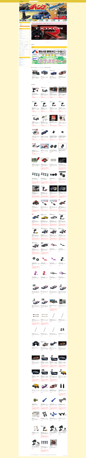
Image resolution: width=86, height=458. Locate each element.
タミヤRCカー (20, 32)
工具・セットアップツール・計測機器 (23, 45)
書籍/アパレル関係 (21, 54)
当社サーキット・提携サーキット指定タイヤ (24, 49)
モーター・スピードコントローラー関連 (23, 41)
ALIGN (20, 63)
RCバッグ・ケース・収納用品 (22, 46)
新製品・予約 (20, 31)
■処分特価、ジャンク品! (22, 55)
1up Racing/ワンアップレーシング (23, 58)
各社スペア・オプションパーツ (22, 36)
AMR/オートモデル (21, 65)
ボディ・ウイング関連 (21, 50)
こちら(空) (52, 23)
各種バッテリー (21, 40)
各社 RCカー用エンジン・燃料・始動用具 (23, 44)
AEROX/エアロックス (21, 62)
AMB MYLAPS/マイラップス (22, 64)
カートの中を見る (25, 26)
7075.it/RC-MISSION (21, 59)
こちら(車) (50, 23)
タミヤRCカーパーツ (21, 33)
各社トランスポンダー (21, 51)
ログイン (61, 20)
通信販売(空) (37, 20)
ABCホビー (20, 60)
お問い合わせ (49, 20)
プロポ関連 (20, 37)
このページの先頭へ (65, 455)
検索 (37, 1)
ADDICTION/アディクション (22, 61)
